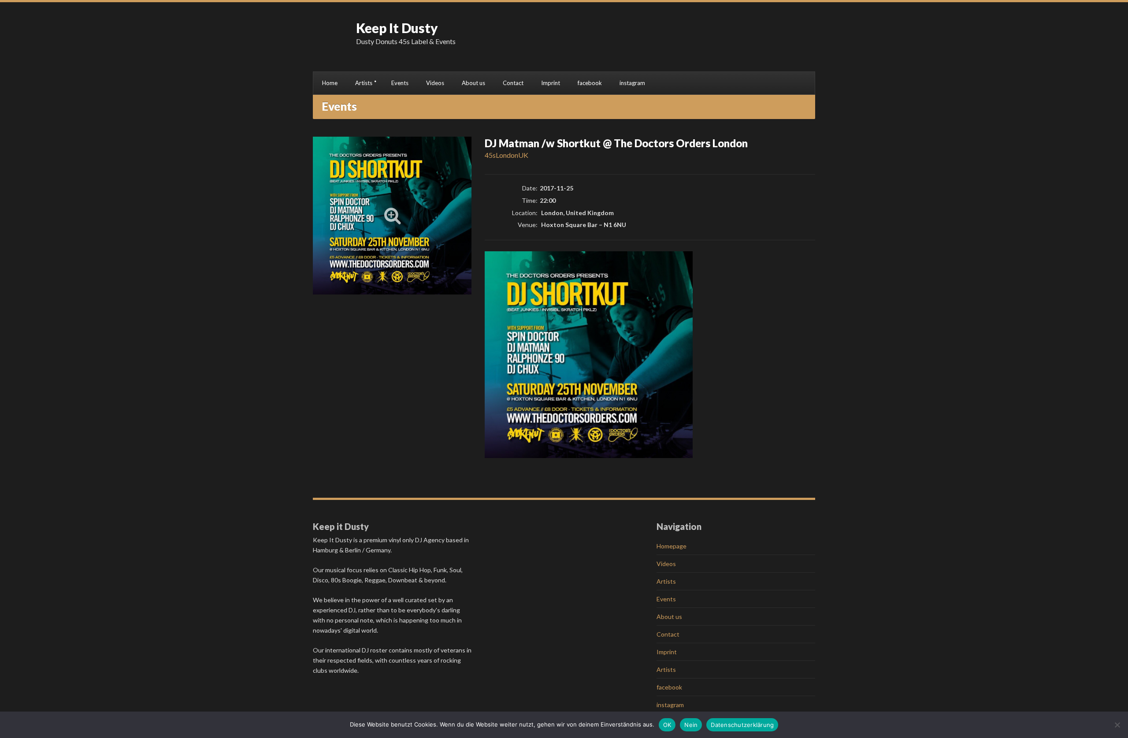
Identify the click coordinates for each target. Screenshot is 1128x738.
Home (330, 82)
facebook (590, 82)
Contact (513, 82)
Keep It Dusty (397, 28)
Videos (435, 82)
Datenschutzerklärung (742, 724)
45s (490, 155)
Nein (691, 724)
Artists (363, 82)
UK (523, 155)
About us (473, 82)
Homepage (671, 546)
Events (399, 82)
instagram (632, 82)
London (507, 155)
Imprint (550, 82)
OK (667, 724)
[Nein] (1117, 724)
